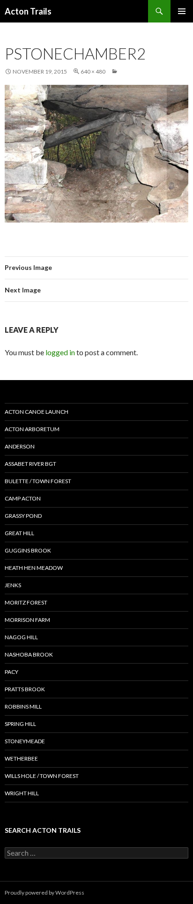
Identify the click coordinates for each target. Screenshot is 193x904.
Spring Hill (20, 723)
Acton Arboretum (32, 429)
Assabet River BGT (30, 463)
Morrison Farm (27, 619)
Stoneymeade (25, 741)
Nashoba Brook (29, 654)
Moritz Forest (26, 602)
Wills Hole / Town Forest (42, 775)
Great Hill (19, 533)
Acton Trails (28, 11)
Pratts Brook (25, 689)
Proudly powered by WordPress (44, 892)
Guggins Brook (28, 550)
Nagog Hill (21, 637)
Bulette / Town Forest (38, 481)
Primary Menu (182, 11)
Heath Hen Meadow (34, 567)
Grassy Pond (23, 515)
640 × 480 (93, 71)
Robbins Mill (23, 706)
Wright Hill (22, 793)
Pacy (11, 671)
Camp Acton (23, 498)
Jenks (13, 585)
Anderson (20, 446)
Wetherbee (21, 758)
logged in (60, 352)
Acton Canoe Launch (36, 411)
